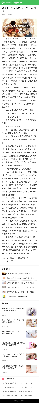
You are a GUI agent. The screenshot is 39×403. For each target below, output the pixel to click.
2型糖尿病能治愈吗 (10, 395)
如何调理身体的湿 (25, 391)
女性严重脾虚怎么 (25, 387)
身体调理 (18, 2)
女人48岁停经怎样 (9, 383)
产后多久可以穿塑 (25, 383)
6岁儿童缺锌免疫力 (27, 395)
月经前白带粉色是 (9, 391)
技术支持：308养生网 (19, 401)
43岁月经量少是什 (9, 387)
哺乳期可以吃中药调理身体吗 (19, 258)
